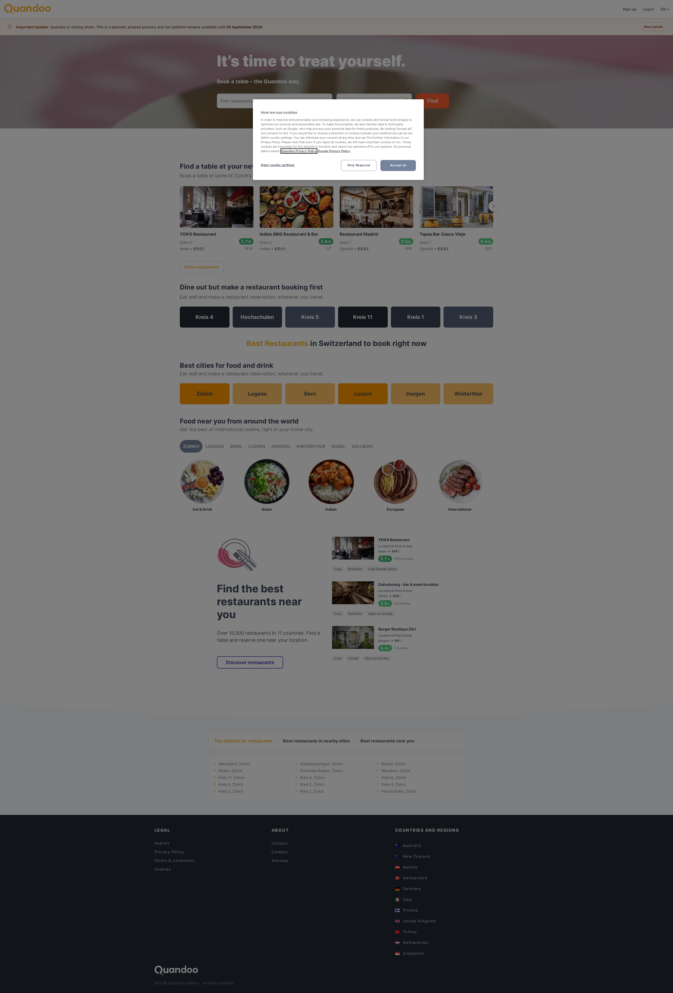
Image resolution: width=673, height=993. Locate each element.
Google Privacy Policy (334, 151)
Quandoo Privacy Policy (299, 151)
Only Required (358, 165)
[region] (338, 139)
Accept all (398, 165)
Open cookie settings (277, 165)
